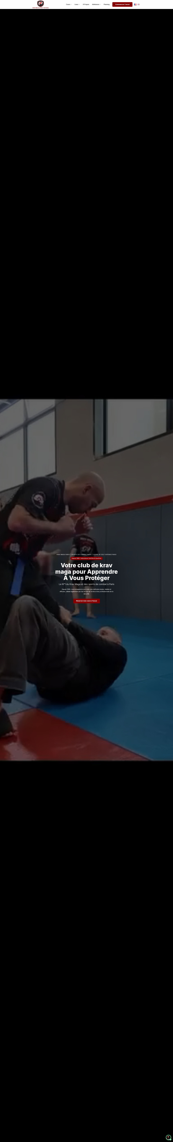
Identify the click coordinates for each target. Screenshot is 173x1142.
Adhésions (95, 4)
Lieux (76, 4)
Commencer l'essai (122, 4)
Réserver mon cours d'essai (86, 601)
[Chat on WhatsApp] (168, 1137)
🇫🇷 (135, 4)
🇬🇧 (138, 4)
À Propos (86, 4)
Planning (106, 4)
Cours (68, 4)
